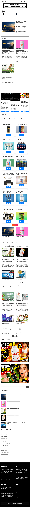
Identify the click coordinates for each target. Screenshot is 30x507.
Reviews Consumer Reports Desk (7, 53)
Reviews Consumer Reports (17, 503)
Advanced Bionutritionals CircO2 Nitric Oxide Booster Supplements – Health (8, 282)
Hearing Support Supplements (5, 443)
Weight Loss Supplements (20, 50)
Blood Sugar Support (4, 434)
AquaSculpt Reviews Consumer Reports (22, 472)
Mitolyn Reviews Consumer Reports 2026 (13, 401)
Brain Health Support (4, 438)
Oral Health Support (4, 450)
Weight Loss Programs (19, 323)
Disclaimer (17, 490)
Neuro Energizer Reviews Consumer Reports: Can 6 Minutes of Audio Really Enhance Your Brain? (22, 282)
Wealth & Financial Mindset (6, 50)
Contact (17, 497)
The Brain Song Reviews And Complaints (7, 479)
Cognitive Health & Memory (6, 323)
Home (16, 487)
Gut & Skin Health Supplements (5, 441)
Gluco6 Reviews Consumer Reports (21, 475)
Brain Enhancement (19, 279)
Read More (17, 61)
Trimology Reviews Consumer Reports (13, 408)
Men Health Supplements (4, 448)
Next (17, 336)
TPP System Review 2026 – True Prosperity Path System (16, 394)
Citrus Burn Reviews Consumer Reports (13, 415)
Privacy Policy (18, 492)
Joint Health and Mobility (4, 445)
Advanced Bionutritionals (6, 279)
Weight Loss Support (4, 457)
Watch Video (5, 111)
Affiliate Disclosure (18, 494)
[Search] (27, 10)
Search (2, 385)
